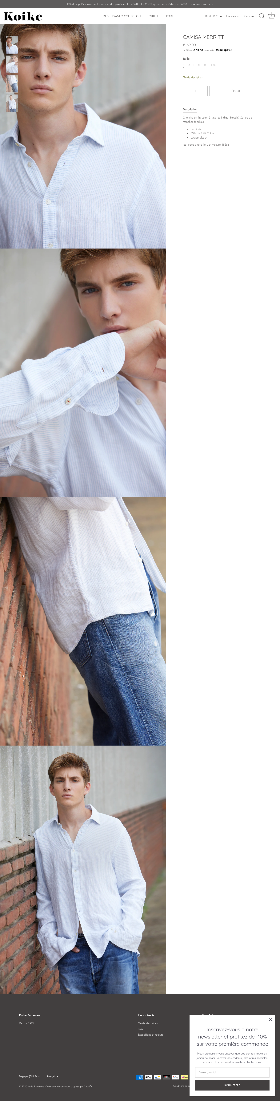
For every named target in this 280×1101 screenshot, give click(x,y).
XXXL (214, 65)
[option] (12, 45)
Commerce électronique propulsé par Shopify (69, 1086)
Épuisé (236, 91)
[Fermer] (270, 1019)
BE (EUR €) (211, 16)
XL (199, 65)
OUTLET (153, 16)
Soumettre (232, 1085)
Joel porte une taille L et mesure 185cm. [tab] (218, 131)
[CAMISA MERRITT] (12, 45)
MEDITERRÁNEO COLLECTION (122, 16)
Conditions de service (184, 1086)
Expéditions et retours (150, 1035)
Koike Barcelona (36, 1086)
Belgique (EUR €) (28, 1076)
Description (190, 109)
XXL (205, 65)
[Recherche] (262, 16)
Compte (249, 16)
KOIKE (170, 16)
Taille (186, 58)
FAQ (140, 1029)
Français (231, 16)
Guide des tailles (193, 77)
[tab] (192, 109)
